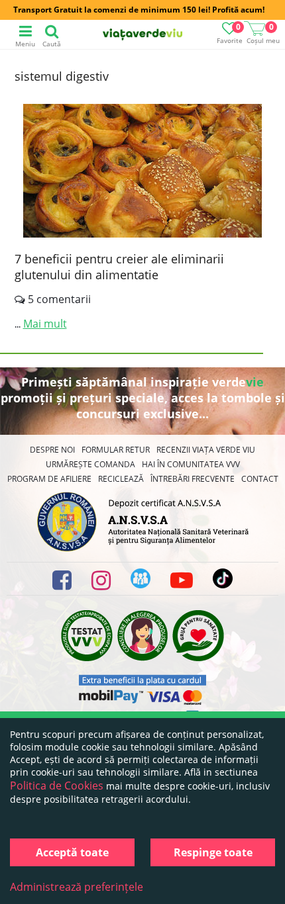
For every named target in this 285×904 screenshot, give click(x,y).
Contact (259, 478)
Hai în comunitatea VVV (191, 464)
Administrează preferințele (76, 887)
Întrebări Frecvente (192, 478)
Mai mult (45, 323)
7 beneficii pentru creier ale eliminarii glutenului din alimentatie (119, 267)
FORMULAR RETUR (116, 449)
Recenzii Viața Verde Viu (205, 449)
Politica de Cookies (56, 785)
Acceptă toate (72, 852)
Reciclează (121, 478)
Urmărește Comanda (90, 464)
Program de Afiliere (49, 478)
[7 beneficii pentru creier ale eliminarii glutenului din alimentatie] (142, 172)
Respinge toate (213, 852)
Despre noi (52, 449)
